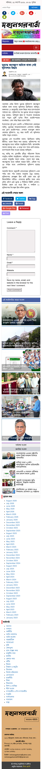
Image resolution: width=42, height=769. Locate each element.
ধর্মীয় (8, 661)
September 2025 (13, 530)
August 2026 (11, 501)
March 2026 (11, 514)
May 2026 (10, 509)
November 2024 (13, 558)
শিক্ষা (8, 680)
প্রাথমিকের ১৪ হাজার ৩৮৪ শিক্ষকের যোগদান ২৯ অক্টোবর (18, 413)
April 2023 (10, 609)
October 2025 (12, 528)
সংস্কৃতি (8, 694)
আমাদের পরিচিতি (31, 719)
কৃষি (7, 645)
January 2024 (12, 585)
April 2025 (10, 544)
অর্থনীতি (9, 631)
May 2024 (10, 574)
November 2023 (13, 590)
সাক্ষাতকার (10, 697)
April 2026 (10, 511)
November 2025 (13, 525)
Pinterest (25, 208)
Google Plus (10, 208)
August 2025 (11, 533)
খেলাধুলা (24, 60)
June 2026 (10, 506)
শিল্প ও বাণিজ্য (11, 686)
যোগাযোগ (10, 675)
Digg (33, 199)
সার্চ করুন (34, 7)
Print (7, 213)
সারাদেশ (9, 699)
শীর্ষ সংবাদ (31, 60)
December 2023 (13, 588)
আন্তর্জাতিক (17, 60)
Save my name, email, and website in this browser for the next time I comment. (20, 283)
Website (10, 270)
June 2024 (10, 571)
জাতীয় (8, 656)
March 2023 (11, 612)
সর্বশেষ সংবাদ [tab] (21, 445)
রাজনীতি (9, 678)
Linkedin (8, 203)
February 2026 (12, 517)
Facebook (8, 199)
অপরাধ (8, 629)
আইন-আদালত (11, 634)
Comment (12, 228)
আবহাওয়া (10, 642)
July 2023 (10, 601)
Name (10, 255)
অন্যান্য (8, 626)
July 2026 (10, 503)
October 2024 (12, 560)
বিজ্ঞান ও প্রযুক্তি (12, 667)
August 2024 (11, 566)
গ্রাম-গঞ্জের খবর (12, 650)
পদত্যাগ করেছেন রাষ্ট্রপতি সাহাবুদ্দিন (18, 438)
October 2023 (12, 593)
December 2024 (13, 555)
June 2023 (10, 604)
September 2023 (13, 596)
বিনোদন (9, 669)
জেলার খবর (10, 659)
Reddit (20, 203)
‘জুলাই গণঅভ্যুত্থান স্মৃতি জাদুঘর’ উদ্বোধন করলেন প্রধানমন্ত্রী (20, 390)
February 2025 (12, 550)
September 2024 (13, 563)
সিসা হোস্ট (26, 766)
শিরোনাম (9, 683)
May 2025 (10, 541)
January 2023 (12, 618)
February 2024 (12, 582)
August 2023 (11, 598)
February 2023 (12, 615)
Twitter (21, 199)
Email (10, 262)
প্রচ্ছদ (7, 60)
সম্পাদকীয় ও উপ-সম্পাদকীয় (16, 691)
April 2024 (10, 577)
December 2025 (13, 522)
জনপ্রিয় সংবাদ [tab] (21, 449)
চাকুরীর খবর (10, 653)
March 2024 (11, 579)
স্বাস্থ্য (8, 702)
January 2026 (12, 520)
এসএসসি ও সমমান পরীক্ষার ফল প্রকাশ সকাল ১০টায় (19, 367)
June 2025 (10, 539)
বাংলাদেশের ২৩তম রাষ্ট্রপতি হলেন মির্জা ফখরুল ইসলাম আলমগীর (19, 321)
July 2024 (10, 569)
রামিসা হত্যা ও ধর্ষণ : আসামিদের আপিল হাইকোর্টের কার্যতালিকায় (20, 344)
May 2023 (10, 607)
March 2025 (11, 547)
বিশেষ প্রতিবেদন (12, 672)
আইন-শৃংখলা (11, 637)
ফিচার (8, 664)
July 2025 (10, 536)
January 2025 (12, 552)
